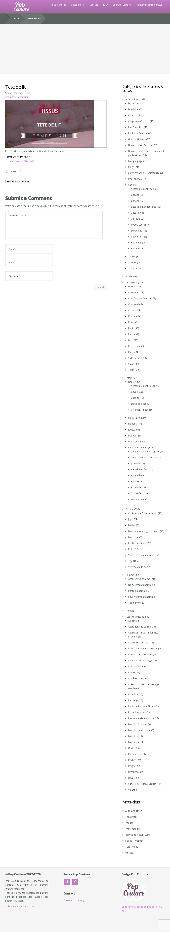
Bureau (132, 286)
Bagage (135, 194)
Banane (135, 200)
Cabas (134, 212)
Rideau (131, 352)
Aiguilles (132, 620)
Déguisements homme (140, 584)
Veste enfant (138, 499)
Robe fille (136, 487)
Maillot (131, 525)
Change (135, 397)
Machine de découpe (139, 730)
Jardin (131, 328)
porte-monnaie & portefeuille (144, 172)
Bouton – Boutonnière (140, 654)
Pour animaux (135, 178)
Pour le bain (137, 475)
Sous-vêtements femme (141, 555)
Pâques (129, 822)
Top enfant (137, 493)
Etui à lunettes (135, 127)
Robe (131, 549)
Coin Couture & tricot (139, 298)
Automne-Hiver (133, 810)
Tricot (128, 610)
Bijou (131, 103)
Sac (130, 184)
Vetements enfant (137, 447)
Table (131, 369)
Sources (93, 4)
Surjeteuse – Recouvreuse (142, 783)
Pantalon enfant (139, 469)
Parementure (135, 754)
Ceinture (132, 115)
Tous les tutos (58, 4)
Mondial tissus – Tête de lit (19, 161)
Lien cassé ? (15, 171)
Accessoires (131, 99)
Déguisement (135, 417)
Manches (133, 736)
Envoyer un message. (74, 900)
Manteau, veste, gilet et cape (143, 531)
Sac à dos (136, 242)
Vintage (129, 852)
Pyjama (135, 481)
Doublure (133, 694)
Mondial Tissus (22, 93)
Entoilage (133, 700)
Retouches (134, 771)
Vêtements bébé (140, 409)
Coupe (131, 672)
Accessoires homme (139, 578)
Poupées (133, 435)
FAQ (105, 4)
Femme (129, 509)
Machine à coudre (137, 724)
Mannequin (134, 742)
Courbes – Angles (137, 678)
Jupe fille (135, 463)
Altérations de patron (139, 626)
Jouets (131, 429)
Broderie (130, 276)
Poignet (132, 765)
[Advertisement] (85, 49)
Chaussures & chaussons (144, 457)
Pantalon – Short (137, 543)
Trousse (132, 268)
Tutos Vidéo (131, 846)
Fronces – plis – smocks (141, 718)
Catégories (77, 4)
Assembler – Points (138, 642)
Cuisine (132, 310)
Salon (131, 364)
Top (130, 561)
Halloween (131, 816)
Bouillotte (133, 109)
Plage (131, 166)
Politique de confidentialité (19, 906)
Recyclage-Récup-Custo (138, 834)
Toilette (132, 262)
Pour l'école (134, 441)
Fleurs (131, 322)
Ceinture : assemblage (140, 660)
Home (16, 18)
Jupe (130, 519)
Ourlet (131, 748)
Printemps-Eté (133, 828)
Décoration (22, 97)
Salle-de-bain (135, 358)
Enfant (128, 377)
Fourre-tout (137, 224)
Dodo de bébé (138, 403)
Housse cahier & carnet (140, 145)
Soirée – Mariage (134, 840)
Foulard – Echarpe (138, 133)
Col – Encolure (136, 666)
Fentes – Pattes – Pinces (141, 706)
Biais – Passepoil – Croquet (143, 648)
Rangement (134, 346)
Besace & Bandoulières (143, 206)
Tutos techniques (134, 616)
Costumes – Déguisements (142, 513)
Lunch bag (136, 230)
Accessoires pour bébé (143, 385)
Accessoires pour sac (142, 188)
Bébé (131, 381)
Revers (131, 777)
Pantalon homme (137, 590)
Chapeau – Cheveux (138, 121)
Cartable (135, 218)
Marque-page (135, 161)
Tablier (131, 256)
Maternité (133, 537)
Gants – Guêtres (137, 139)
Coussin (132, 304)
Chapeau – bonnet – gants (145, 451)
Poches (132, 760)
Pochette (136, 236)
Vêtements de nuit (138, 566)
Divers (131, 316)
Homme (129, 574)
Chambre (10, 97)
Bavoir (134, 391)
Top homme (135, 602)
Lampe (132, 334)
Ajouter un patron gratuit (149, 4)
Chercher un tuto (122, 4)
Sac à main (137, 248)
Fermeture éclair (137, 712)
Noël (130, 340)
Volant (131, 789)
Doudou (132, 423)
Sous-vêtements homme (141, 596)
